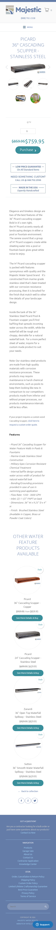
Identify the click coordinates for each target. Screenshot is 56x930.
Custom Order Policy (28, 883)
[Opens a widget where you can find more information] (42, 925)
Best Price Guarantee (28, 890)
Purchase (26, 150)
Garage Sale (28, 851)
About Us (28, 854)
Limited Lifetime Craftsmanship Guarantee (28, 886)
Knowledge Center (28, 864)
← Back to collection (28, 791)
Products (28, 848)
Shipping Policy (28, 880)
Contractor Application (28, 861)
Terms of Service (28, 896)
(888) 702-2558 (28, 18)
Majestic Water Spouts (27, 920)
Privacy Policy (28, 893)
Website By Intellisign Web (28, 924)
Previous (7, 69)
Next (49, 69)
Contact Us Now (28, 833)
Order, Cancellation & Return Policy (28, 876)
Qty (29, 122)
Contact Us (28, 857)
